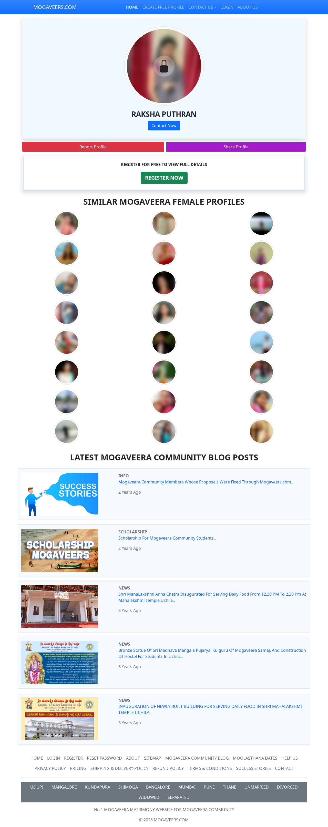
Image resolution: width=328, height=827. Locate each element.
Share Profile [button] (236, 147)
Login (53, 758)
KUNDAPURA (97, 787)
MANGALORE (64, 787)
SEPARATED (179, 797)
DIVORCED (287, 787)
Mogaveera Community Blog (197, 758)
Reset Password (104, 758)
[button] (164, 178)
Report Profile (93, 147)
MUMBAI (187, 787)
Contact (284, 768)
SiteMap (152, 758)
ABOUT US (248, 7)
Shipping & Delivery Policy (119, 768)
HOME (132, 7)
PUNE (209, 787)
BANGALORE (158, 787)
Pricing (78, 768)
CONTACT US (200, 7)
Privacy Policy (50, 768)
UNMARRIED (256, 787)
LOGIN (227, 7)
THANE (229, 787)
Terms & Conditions (210, 768)
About (133, 758)
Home (36, 758)
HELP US (289, 758)
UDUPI (36, 787)
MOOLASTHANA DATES (255, 758)
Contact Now (164, 125)
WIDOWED (149, 797)
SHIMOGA (128, 787)
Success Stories (253, 768)
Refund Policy (168, 768)
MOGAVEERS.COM (55, 7)
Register (73, 758)
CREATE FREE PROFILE (163, 7)
